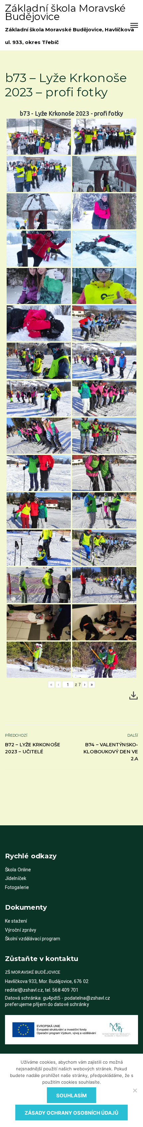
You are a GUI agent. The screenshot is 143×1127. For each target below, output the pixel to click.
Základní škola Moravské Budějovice (65, 12)
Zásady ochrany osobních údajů (71, 1113)
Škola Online (18, 869)
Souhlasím (71, 1095)
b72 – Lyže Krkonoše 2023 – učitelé (32, 748)
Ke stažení (16, 921)
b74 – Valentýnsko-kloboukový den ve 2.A (110, 752)
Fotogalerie (17, 887)
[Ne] (134, 1090)
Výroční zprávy (20, 930)
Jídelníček (15, 878)
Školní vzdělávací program (33, 938)
